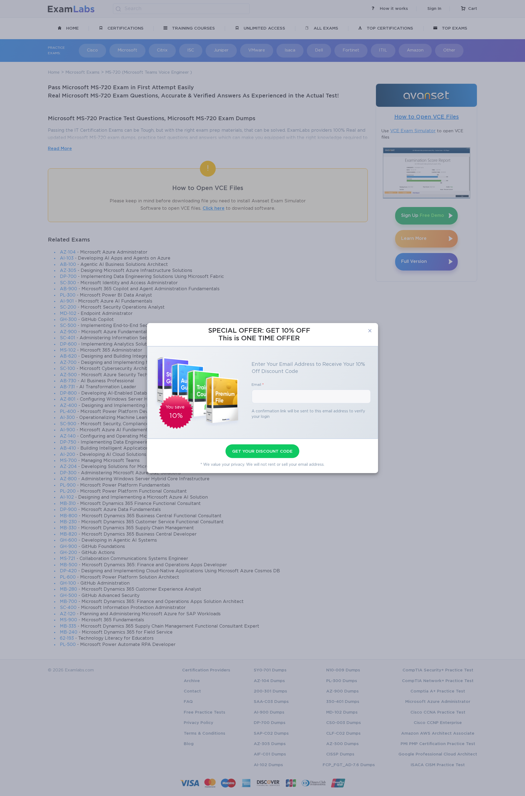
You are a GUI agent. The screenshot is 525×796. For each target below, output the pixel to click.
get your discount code (262, 451)
